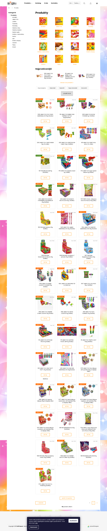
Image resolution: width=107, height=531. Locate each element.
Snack (14, 47)
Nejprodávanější (73, 88)
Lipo (13, 38)
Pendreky (15, 26)
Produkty (13, 15)
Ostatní (14, 43)
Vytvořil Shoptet (94, 526)
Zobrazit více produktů (66, 82)
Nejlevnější (52, 88)
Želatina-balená (16, 30)
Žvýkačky (14, 23)
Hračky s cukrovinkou (18, 34)
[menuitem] (28, 3)
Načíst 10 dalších (67, 498)
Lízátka (14, 21)
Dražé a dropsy (16, 40)
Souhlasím (73, 521)
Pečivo (14, 36)
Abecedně (84, 88)
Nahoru (41, 503)
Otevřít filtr (67, 93)
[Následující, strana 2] (93, 502)
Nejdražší (62, 88)
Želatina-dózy (16, 28)
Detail (45, 121)
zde (36, 523)
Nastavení (33, 527)
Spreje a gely (15, 32)
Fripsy (14, 45)
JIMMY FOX (15, 19)
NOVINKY (14, 17)
